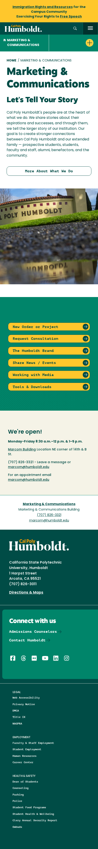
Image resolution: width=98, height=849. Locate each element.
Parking (18, 794)
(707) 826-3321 (49, 515)
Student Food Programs (29, 807)
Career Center (23, 762)
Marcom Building (22, 449)
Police (17, 801)
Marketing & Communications (23, 43)
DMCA (16, 710)
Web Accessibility (26, 697)
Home (11, 60)
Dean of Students (25, 781)
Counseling (20, 788)
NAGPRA (17, 723)
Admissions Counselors (33, 631)
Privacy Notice (24, 704)
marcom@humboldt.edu (28, 467)
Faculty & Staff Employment (33, 743)
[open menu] (90, 29)
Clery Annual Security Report (35, 820)
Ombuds (17, 827)
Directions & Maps (26, 593)
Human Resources (24, 755)
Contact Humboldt (27, 640)
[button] (75, 29)
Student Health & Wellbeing (33, 814)
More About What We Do (49, 171)
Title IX (19, 717)
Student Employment (27, 749)
